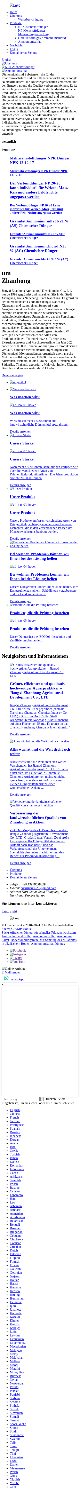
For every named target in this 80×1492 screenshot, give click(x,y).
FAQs (14, 49)
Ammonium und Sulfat (16, 936)
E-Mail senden (11, 972)
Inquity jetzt (9, 911)
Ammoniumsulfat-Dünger (47, 943)
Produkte (16, 23)
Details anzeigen (12, 375)
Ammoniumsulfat (29, 41)
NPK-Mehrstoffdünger (33, 27)
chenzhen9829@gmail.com (38, 888)
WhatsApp (17, 979)
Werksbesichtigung (30, 19)
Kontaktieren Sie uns (23, 52)
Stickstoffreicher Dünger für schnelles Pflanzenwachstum (39, 932)
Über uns (16, 15)
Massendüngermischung (33, 34)
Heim (13, 12)
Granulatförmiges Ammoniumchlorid (42, 38)
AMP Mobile (23, 929)
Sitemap (7, 929)
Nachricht (16, 45)
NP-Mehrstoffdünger (31, 30)
